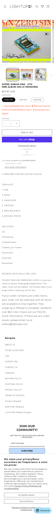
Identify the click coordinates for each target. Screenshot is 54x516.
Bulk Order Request (14, 407)
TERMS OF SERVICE (15, 395)
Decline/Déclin (26, 501)
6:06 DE (24, 100)
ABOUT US (10, 345)
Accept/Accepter (26, 495)
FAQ (7, 356)
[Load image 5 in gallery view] (41, 74)
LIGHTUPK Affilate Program (18, 412)
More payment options (27, 145)
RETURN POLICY (13, 378)
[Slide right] (51, 75)
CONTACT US (11, 367)
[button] (5, 6)
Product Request (13, 401)
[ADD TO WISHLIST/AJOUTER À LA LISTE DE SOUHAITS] (27, 152)
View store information (15, 167)
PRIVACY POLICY (13, 390)
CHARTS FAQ (11, 361)
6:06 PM (9, 100)
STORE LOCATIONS (14, 350)
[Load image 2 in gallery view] (27, 74)
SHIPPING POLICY (14, 384)
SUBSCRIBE (27, 450)
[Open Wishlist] (42, 6)
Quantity (5, 118)
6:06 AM (37, 100)
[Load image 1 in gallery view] (12, 74)
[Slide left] (3, 75)
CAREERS (9, 373)
